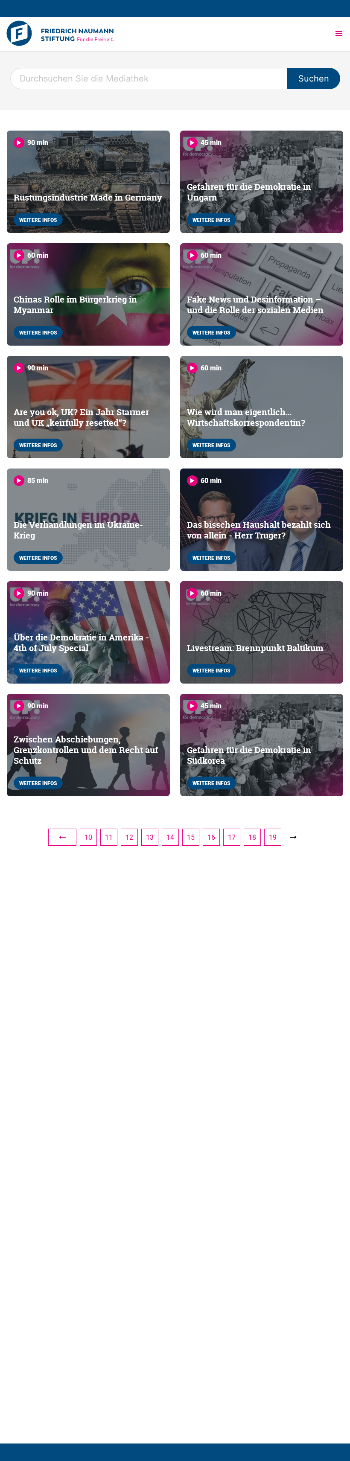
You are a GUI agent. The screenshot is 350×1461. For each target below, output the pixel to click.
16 (211, 837)
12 (129, 837)
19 (273, 837)
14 (170, 837)
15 (191, 837)
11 (109, 837)
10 (88, 837)
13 (150, 837)
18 (252, 837)
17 (232, 837)
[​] (62, 837)
